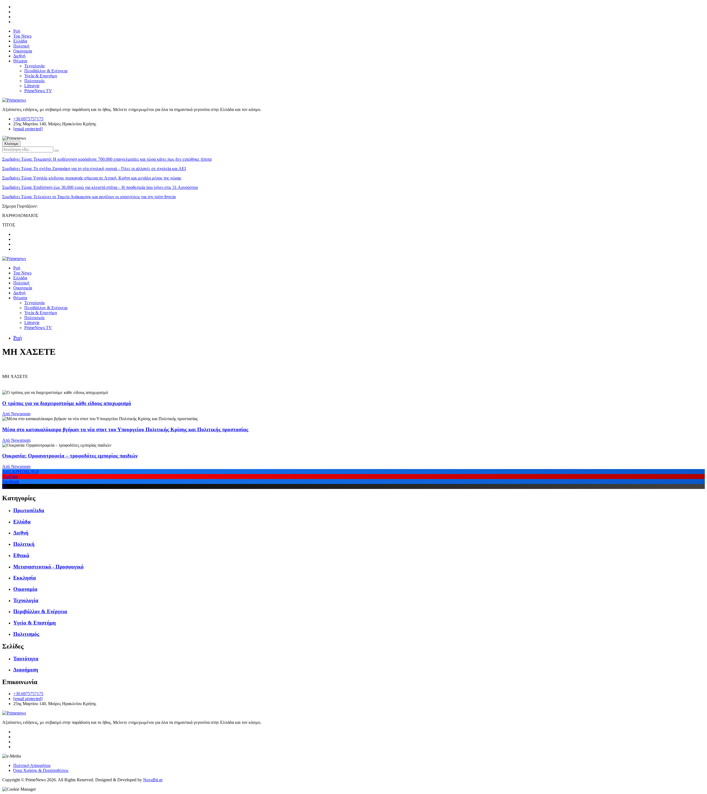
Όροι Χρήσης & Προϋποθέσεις (40, 770)
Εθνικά (21, 555)
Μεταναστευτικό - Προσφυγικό (48, 567)
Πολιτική (21, 46)
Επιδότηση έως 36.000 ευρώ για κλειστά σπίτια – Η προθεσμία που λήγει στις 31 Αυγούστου (100, 187)
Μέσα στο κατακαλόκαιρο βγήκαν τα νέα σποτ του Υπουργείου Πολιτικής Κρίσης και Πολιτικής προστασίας (125, 429)
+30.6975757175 (28, 119)
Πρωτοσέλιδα (28, 510)
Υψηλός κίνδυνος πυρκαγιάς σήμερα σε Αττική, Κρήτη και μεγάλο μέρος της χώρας (91, 178)
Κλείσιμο (11, 144)
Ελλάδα (20, 41)
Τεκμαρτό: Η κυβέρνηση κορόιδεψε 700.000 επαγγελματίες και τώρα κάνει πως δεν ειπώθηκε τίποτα (107, 159)
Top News (22, 36)
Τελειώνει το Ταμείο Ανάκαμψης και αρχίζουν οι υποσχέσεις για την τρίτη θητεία (89, 196)
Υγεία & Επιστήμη (40, 75)
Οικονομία (22, 51)
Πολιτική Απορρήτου (32, 765)
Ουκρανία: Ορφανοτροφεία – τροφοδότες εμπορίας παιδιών (70, 456)
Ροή (16, 31)
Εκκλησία (24, 578)
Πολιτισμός (34, 80)
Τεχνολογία (34, 65)
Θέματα (20, 61)
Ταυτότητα (25, 658)
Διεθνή (19, 56)
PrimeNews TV (38, 90)
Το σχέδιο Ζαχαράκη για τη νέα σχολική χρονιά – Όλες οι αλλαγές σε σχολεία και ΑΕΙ (94, 168)
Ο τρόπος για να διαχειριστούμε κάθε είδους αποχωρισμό (66, 403)
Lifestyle (31, 85)
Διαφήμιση (25, 670)
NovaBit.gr (153, 779)
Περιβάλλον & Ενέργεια (45, 70)
